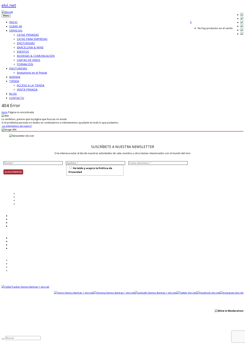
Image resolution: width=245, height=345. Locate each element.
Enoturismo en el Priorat (32, 72)
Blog (11, 219)
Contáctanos (16, 248)
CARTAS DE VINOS (28, 60)
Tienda (13, 226)
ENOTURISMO (26, 43)
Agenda (13, 215)
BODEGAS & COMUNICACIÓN (36, 56)
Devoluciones (17, 270)
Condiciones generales (22, 263)
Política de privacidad (14, 330)
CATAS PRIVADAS (28, 35)
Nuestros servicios (27, 197)
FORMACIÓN (25, 64)
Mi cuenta (14, 238)
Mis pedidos (16, 245)
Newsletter (15, 222)
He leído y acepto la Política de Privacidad (90, 170)
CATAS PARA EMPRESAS (32, 39)
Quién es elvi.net (26, 193)
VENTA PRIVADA (27, 89)
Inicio (4, 112)
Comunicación (25, 204)
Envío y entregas (19, 267)
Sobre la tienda (18, 260)
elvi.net (9, 5)
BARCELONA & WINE (30, 47)
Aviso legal (35, 330)
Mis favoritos (16, 241)
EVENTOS (23, 51)
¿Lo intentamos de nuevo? (17, 126)
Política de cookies (54, 330)
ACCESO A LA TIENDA (30, 85)
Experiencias (24, 200)
